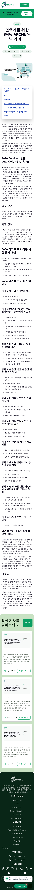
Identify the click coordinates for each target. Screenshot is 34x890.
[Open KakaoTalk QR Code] (9, 873)
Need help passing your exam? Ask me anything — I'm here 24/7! (18, 878)
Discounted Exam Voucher (17, 830)
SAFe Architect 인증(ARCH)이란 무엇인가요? (16, 90)
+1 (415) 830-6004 (18, 856)
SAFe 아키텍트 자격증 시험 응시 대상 (16, 103)
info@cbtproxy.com (18, 860)
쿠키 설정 (5, 848)
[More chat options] (30, 886)
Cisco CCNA (17, 807)
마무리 (6, 116)
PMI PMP (17, 804)
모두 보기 (28, 623)
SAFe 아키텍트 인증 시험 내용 (14, 108)
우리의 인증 (17, 826)
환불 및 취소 (17, 844)
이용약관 (17, 841)
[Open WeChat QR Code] (31, 868)
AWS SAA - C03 (17, 800)
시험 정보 (7, 99)
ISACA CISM (17, 815)
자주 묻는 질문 (17, 834)
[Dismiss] (30, 878)
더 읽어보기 (22, 671)
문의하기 (24, 4)
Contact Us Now (27, 13)
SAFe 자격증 (5, 540)
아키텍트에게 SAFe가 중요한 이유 (15, 112)
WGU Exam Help (17, 818)
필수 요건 (7, 95)
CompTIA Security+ (17, 811)
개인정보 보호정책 (17, 837)
